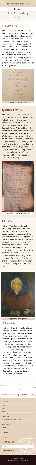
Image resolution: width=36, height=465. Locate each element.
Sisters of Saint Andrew (18, 3)
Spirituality (5, 414)
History (3, 385)
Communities (6, 416)
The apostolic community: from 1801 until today (18, 394)
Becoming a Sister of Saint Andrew (12, 419)
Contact (4, 427)
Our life (4, 411)
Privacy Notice (18, 458)
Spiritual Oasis (6, 424)
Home (3, 405)
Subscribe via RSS (9, 450)
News (3, 408)
